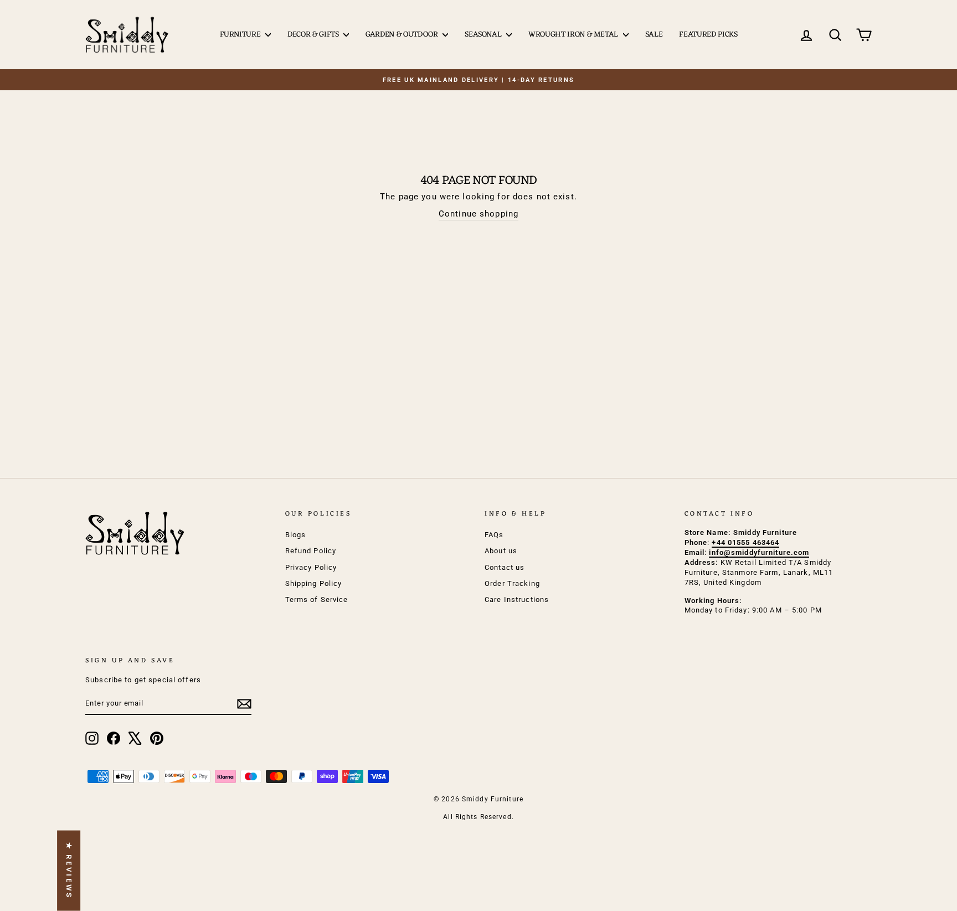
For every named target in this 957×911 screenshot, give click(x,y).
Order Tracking (512, 583)
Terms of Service (316, 599)
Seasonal (484, 35)
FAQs (494, 535)
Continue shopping (478, 214)
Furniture (241, 35)
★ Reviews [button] (69, 870)
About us (501, 551)
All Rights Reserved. (478, 817)
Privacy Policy (311, 567)
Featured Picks (708, 35)
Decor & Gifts (314, 35)
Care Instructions (517, 599)
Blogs (295, 535)
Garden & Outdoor (403, 35)
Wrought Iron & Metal (574, 35)
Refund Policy (311, 551)
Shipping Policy (313, 583)
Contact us (504, 567)
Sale (654, 35)
